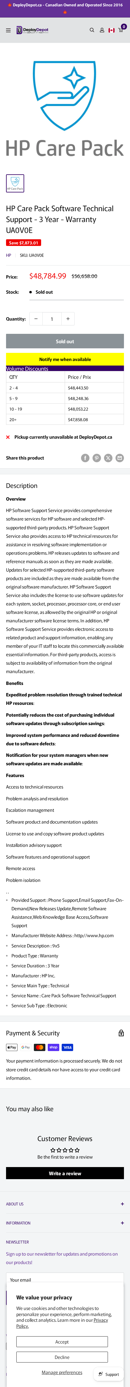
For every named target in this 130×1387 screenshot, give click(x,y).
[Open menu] (8, 30)
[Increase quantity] (68, 318)
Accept (62, 1341)
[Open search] (92, 30)
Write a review (65, 1173)
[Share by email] (119, 457)
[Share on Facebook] (85, 457)
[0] (121, 30)
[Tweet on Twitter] (108, 457)
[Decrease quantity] (36, 318)
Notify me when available (65, 359)
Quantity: (16, 318)
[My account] (102, 30)
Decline (62, 1357)
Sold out (65, 341)
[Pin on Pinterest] (97, 457)
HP (8, 255)
